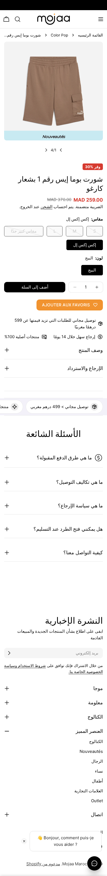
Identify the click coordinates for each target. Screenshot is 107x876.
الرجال (97, 761)
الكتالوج (96, 741)
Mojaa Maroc (74, 863)
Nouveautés (91, 751)
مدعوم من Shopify (43, 863)
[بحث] (17, 19)
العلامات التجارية (88, 790)
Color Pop (59, 35)
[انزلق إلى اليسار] (61, 150)
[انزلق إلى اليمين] (46, 150)
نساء (99, 771)
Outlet (97, 800)
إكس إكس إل (84, 244)
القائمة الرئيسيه (90, 35)
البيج (92, 270)
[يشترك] (9, 653)
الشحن (46, 206)
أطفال (97, 781)
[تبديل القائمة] (100, 19)
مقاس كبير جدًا (23, 232)
